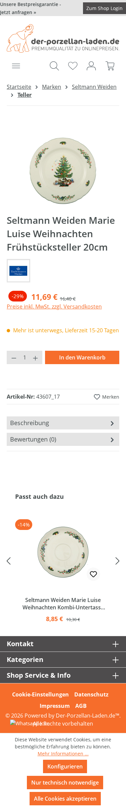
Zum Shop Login (104, 8)
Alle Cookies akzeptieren (65, 798)
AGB (81, 706)
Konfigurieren (65, 766)
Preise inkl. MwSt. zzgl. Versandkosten (54, 306)
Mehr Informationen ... (63, 753)
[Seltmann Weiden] (63, 270)
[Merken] (93, 574)
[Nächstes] (118, 560)
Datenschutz (91, 694)
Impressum (55, 706)
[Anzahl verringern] (14, 357)
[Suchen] (54, 65)
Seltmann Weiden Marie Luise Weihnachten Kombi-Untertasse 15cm (63, 603)
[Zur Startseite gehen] (63, 38)
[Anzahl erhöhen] (36, 357)
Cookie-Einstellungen (40, 694)
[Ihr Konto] (91, 65)
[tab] (63, 422)
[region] (63, 170)
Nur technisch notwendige (65, 782)
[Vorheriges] (8, 560)
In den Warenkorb (82, 357)
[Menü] (16, 65)
